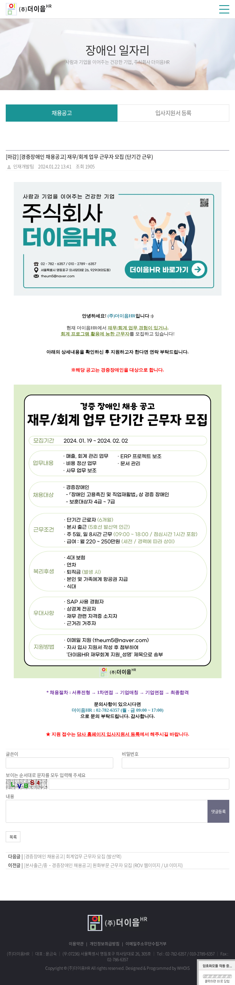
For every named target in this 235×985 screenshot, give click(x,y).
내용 (10, 796)
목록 (13, 837)
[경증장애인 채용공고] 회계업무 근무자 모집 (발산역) (72, 856)
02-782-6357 (175, 953)
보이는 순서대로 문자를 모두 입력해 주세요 (46, 775)
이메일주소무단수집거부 (146, 943)
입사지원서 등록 (173, 113)
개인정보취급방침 (105, 943)
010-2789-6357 (202, 953)
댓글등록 (218, 811)
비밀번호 (130, 753)
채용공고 (62, 113)
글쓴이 (12, 753)
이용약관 (76, 943)
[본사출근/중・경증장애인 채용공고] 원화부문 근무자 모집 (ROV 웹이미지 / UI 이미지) (103, 865)
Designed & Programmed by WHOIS (158, 968)
